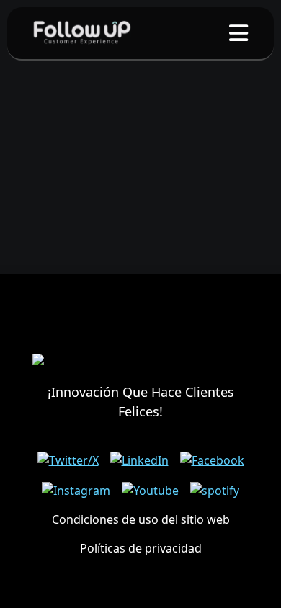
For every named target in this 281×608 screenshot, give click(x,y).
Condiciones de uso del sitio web (141, 519)
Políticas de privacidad (141, 548)
